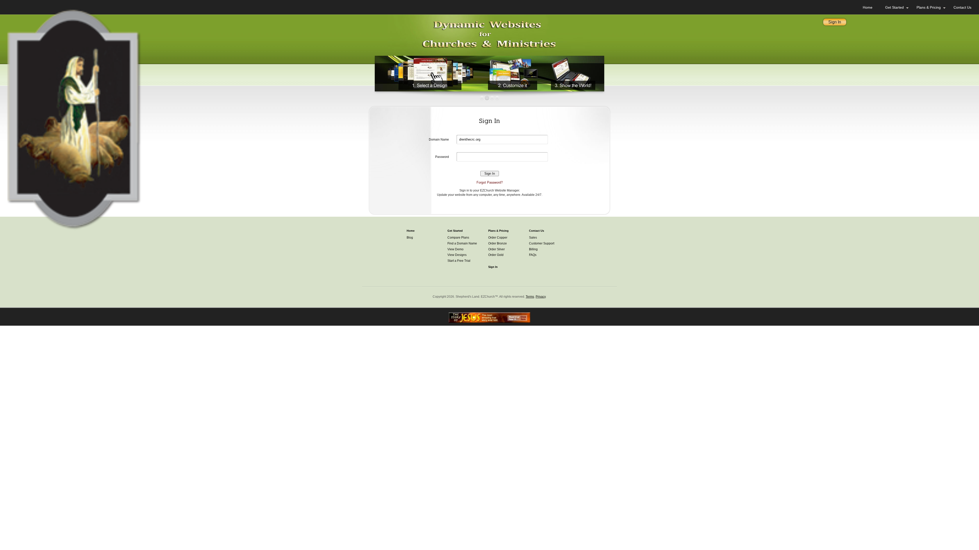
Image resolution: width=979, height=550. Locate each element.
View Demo (455, 249)
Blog (410, 237)
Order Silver (496, 249)
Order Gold (496, 255)
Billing (533, 249)
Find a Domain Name (462, 243)
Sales (533, 237)
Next (609, 72)
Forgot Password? (489, 182)
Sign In (834, 22)
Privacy (541, 296)
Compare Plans (458, 237)
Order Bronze (497, 243)
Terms (530, 296)
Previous (369, 72)
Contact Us (962, 7)
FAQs (532, 255)
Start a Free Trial (458, 261)
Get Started (894, 7)
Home (867, 7)
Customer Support (541, 243)
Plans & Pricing (929, 7)
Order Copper (497, 237)
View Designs (457, 255)
